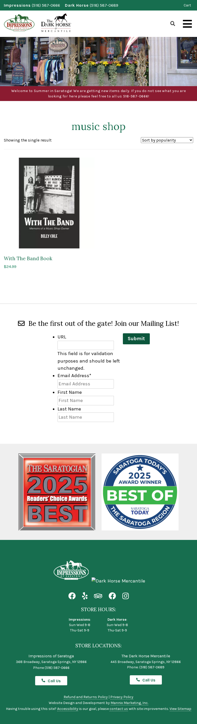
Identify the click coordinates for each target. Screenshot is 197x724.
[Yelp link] (84, 596)
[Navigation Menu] (187, 24)
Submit (136, 338)
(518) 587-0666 (46, 5)
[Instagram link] (125, 596)
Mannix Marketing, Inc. (129, 703)
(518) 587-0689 (104, 5)
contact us (119, 709)
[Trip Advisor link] (98, 596)
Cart (187, 5)
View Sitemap (180, 709)
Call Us (54, 680)
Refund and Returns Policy (86, 697)
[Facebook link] (72, 596)
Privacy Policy (121, 697)
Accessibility (67, 709)
